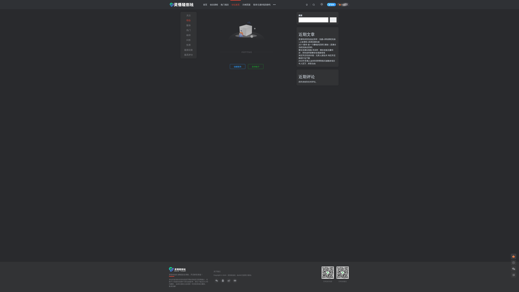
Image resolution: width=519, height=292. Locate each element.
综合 (188, 20)
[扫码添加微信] (513, 268)
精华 (188, 35)
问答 (188, 40)
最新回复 (188, 49)
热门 (188, 30)
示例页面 (246, 4)
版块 (188, 25)
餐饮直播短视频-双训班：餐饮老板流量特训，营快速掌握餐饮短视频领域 (316, 51)
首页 (205, 4)
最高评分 (188, 54)
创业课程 (214, 4)
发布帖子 (256, 66)
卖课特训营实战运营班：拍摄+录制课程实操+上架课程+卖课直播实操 (317, 40)
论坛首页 (236, 4)
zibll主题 (242, 275)
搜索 (300, 15)
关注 (188, 15)
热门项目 (225, 4)
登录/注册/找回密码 (261, 4)
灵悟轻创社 (232, 275)
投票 (188, 44)
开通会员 (344, 4)
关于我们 (217, 271)
